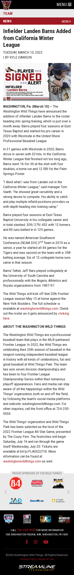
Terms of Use (46, 559)
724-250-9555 (26, 530)
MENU (62, 4)
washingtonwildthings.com (39, 308)
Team (8, 13)
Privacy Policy (28, 559)
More (66, 21)
